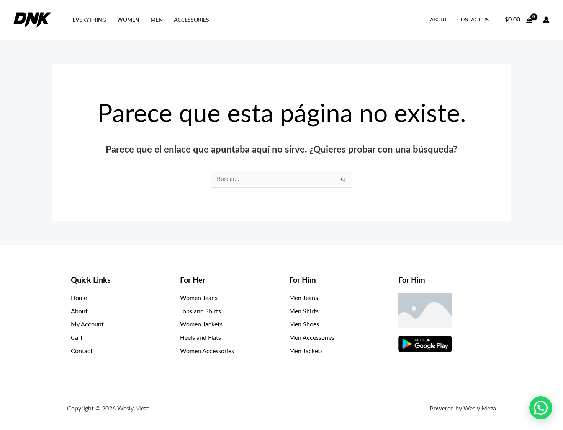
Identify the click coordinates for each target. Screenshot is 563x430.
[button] (540, 407)
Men (157, 20)
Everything (89, 20)
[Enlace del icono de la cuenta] (546, 19)
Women (128, 20)
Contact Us (473, 20)
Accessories (191, 20)
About (438, 20)
